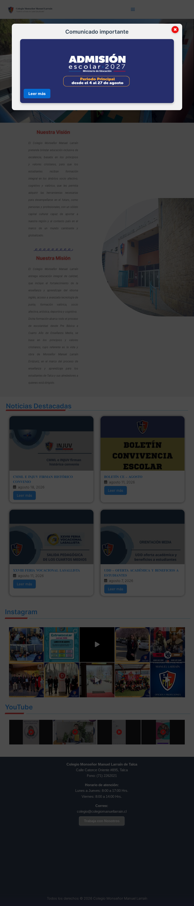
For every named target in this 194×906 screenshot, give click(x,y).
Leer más (37, 93)
